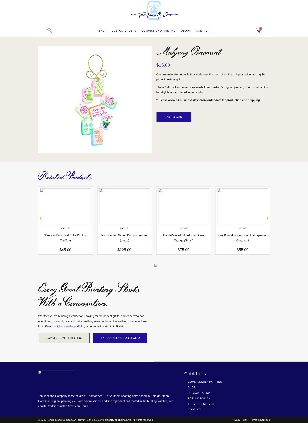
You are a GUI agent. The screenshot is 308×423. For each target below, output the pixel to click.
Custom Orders (124, 30)
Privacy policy (199, 392)
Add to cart (174, 116)
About (186, 30)
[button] (49, 30)
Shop (102, 30)
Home (65, 228)
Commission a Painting (159, 30)
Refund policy (199, 398)
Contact (202, 30)
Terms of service (201, 403)
